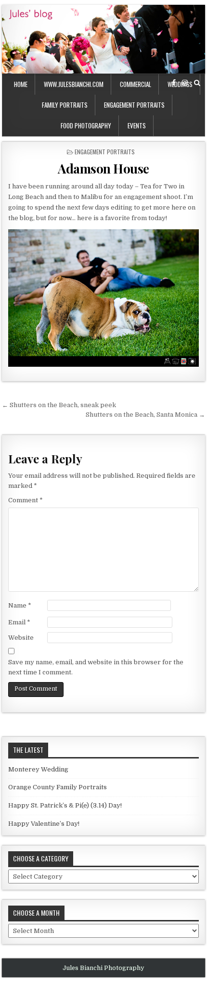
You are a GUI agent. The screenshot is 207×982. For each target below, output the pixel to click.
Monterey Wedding (38, 769)
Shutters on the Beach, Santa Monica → (145, 414)
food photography (86, 125)
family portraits (65, 105)
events (137, 125)
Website (21, 637)
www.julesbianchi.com (74, 84)
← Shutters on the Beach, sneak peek (59, 405)
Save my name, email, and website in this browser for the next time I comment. (95, 667)
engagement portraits (134, 105)
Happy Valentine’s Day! (43, 823)
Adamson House (103, 168)
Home (20, 84)
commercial (135, 84)
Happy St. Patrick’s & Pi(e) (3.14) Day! (65, 805)
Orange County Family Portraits (57, 787)
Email (19, 622)
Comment (25, 500)
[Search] (197, 83)
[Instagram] (185, 83)
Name (19, 605)
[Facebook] (174, 83)
